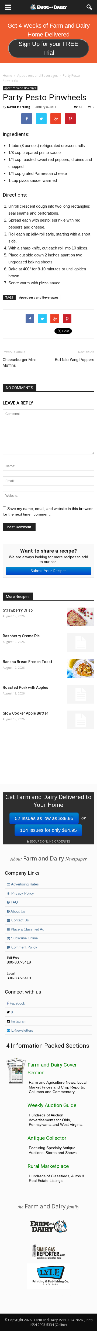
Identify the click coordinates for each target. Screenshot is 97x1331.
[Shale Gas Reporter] (48, 1258)
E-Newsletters (21, 1030)
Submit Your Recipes (49, 570)
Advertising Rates (24, 884)
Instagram (18, 1021)
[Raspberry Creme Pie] (80, 642)
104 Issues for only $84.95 (48, 830)
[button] (89, 7)
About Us (17, 911)
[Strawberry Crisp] (80, 617)
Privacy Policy (22, 893)
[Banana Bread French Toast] (80, 668)
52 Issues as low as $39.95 (44, 818)
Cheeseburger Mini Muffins (19, 362)
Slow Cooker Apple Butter (25, 713)
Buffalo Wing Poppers (74, 359)
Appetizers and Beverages (20, 88)
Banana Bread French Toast (27, 662)
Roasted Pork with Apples (25, 687)
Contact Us (19, 920)
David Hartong (18, 107)
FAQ (14, 902)
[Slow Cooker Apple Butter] (80, 720)
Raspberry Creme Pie (21, 636)
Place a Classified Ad (27, 929)
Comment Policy (23, 947)
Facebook (17, 1003)
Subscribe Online (24, 938)
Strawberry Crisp (18, 610)
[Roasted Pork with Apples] (80, 694)
